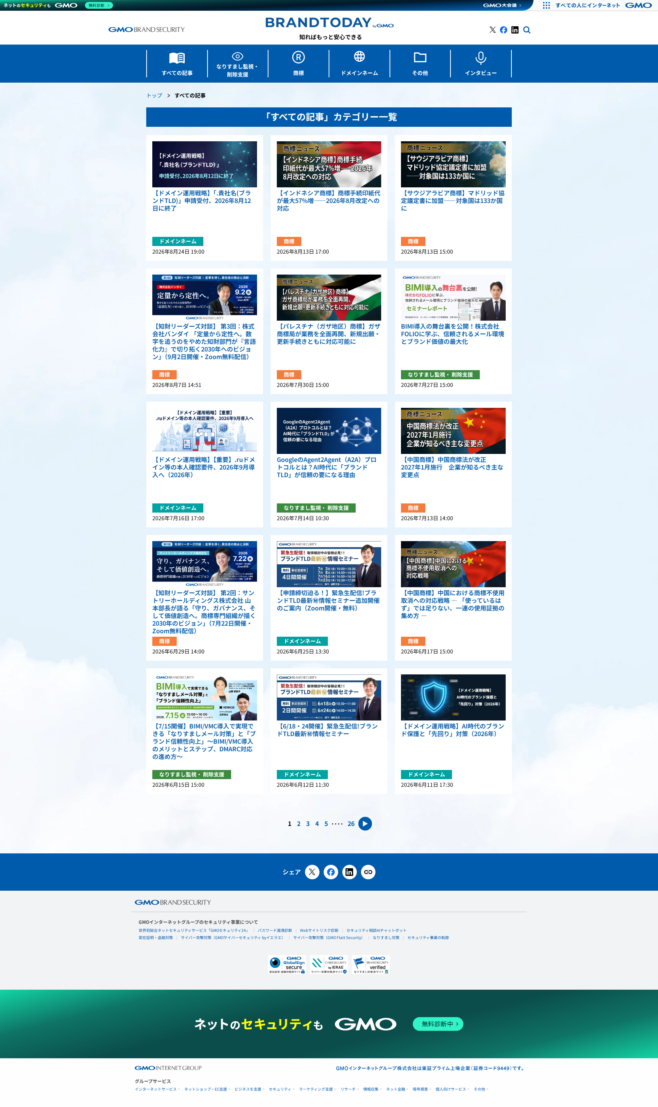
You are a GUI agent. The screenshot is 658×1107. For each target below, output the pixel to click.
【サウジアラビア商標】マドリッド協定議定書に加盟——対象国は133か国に (453, 200)
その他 (479, 1089)
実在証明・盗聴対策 (156, 937)
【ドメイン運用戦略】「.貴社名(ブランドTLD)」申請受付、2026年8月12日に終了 (201, 200)
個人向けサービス (451, 1089)
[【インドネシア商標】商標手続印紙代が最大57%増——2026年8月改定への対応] (329, 164)
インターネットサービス (156, 1089)
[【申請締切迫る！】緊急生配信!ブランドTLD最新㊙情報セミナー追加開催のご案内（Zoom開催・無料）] (329, 564)
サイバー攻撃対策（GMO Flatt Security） (329, 937)
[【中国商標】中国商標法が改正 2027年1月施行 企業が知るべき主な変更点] (453, 431)
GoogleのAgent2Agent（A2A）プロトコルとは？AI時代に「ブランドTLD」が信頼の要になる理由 (327, 467)
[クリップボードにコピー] (368, 872)
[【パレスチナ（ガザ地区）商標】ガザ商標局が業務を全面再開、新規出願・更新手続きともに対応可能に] (329, 298)
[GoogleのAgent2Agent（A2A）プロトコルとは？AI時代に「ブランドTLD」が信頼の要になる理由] (329, 431)
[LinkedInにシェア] (349, 872)
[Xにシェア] (312, 872)
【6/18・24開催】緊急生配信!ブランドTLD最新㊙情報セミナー (327, 730)
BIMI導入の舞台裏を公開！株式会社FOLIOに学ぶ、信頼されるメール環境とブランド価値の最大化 (452, 334)
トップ (154, 96)
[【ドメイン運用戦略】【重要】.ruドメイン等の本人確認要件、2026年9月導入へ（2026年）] (204, 431)
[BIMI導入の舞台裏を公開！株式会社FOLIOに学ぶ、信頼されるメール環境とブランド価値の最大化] (453, 298)
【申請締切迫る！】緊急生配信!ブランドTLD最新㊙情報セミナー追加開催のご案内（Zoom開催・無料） (328, 600)
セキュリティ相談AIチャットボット (377, 930)
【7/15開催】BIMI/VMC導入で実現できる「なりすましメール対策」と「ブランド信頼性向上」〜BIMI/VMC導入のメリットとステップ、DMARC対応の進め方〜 (204, 741)
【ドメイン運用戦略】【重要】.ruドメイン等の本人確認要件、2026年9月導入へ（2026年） (203, 467)
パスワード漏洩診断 (275, 930)
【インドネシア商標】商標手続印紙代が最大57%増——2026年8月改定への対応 (328, 200)
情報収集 (371, 1089)
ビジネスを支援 (248, 1089)
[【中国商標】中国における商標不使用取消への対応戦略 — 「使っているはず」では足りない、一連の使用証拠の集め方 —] (453, 564)
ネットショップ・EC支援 (205, 1089)
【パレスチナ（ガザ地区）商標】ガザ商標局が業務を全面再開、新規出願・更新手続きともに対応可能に (328, 334)
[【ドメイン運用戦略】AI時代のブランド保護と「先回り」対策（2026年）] (453, 697)
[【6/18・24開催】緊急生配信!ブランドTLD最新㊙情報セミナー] (329, 697)
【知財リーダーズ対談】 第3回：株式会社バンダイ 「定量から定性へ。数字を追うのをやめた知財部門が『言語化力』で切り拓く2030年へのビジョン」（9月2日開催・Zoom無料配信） (204, 342)
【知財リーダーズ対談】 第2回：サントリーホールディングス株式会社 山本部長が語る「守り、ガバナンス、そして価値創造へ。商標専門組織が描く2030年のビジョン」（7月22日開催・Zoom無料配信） (204, 612)
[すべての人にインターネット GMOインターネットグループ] (605, 5)
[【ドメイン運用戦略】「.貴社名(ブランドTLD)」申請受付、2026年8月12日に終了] (204, 164)
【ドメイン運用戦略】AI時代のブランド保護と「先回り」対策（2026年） (452, 730)
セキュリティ (280, 1089)
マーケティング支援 (316, 1089)
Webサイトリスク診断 (319, 930)
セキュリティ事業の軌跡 (428, 937)
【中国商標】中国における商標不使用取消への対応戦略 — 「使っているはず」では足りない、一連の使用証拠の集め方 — (453, 604)
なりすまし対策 (386, 937)
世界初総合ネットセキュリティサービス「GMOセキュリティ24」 (194, 930)
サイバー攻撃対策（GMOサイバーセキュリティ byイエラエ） (233, 937)
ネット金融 (395, 1089)
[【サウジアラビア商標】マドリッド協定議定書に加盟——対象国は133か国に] (453, 164)
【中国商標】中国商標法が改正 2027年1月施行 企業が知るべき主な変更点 (452, 467)
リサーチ (348, 1089)
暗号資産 (420, 1089)
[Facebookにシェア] (331, 872)
